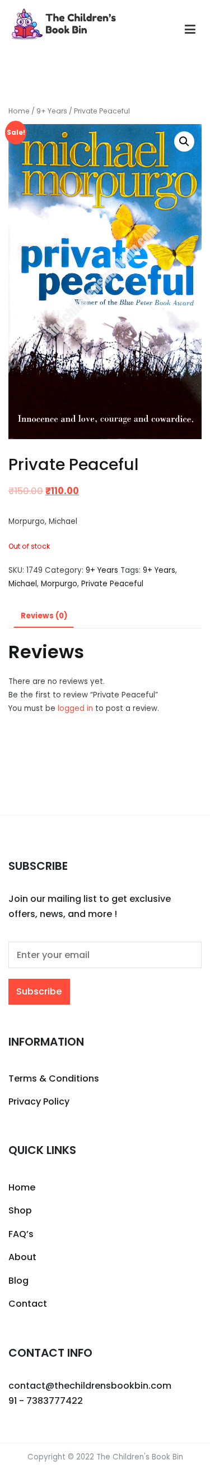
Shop (20, 1210)
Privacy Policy (38, 1101)
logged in (75, 708)
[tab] (43, 616)
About (22, 1257)
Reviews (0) (44, 615)
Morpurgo (59, 583)
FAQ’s (21, 1234)
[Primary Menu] (190, 29)
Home (19, 111)
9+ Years (51, 111)
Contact (27, 1303)
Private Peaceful (112, 583)
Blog (18, 1280)
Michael (22, 583)
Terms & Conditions (53, 1078)
